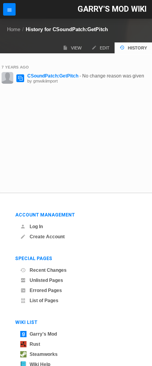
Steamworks (44, 354)
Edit (105, 48)
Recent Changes (48, 270)
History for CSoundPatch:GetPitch (67, 29)
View (76, 48)
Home (13, 29)
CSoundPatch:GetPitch (52, 76)
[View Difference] (20, 78)
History (137, 48)
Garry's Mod (43, 334)
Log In (36, 226)
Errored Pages (46, 290)
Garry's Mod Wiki (112, 9)
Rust (35, 344)
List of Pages (44, 300)
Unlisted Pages (46, 280)
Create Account (47, 236)
